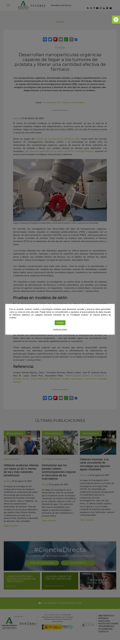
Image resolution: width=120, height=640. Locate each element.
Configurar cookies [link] (60, 329)
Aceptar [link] (60, 323)
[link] (116, 20)
